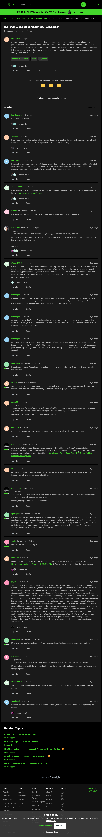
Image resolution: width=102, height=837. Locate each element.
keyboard (43, 59)
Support (34, 788)
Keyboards (48, 18)
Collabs (20, 807)
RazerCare (35, 805)
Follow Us (64, 788)
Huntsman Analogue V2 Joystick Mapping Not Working (25, 763)
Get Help (35, 792)
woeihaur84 (16, 444)
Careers (48, 796)
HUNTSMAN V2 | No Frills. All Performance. (21, 742)
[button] (2, 5)
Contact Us (50, 807)
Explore (20, 788)
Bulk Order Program (9, 807)
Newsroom (49, 799)
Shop (5, 788)
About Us (49, 792)
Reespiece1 (15, 38)
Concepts (21, 799)
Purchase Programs (9, 803)
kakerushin (15, 227)
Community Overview (17, 18)
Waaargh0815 (16, 263)
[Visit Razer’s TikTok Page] (62, 810)
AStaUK (14, 382)
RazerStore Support (38, 802)
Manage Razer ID (37, 809)
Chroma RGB (22, 796)
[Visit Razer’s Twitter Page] (62, 803)
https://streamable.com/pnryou (29, 193)
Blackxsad (15, 427)
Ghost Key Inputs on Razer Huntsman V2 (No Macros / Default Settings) (32, 749)
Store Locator (7, 799)
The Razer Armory (35, 18)
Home (4, 18)
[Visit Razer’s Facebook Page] (62, 792)
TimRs (13, 541)
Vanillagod (15, 294)
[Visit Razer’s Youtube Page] (62, 807)
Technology (21, 792)
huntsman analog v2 (20, 59)
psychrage (15, 581)
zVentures (49, 803)
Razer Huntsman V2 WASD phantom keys (20, 734)
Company (49, 788)
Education (6, 811)
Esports (20, 803)
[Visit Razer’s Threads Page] (62, 799)
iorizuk (14, 211)
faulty (34, 59)
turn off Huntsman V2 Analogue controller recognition (26, 756)
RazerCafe (6, 796)
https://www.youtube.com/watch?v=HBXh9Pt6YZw (31, 564)
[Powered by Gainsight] (51, 778)
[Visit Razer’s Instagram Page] (62, 796)
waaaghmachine (17, 187)
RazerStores (7, 792)
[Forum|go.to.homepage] (19, 4)
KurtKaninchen (17, 115)
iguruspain (15, 363)
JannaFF (14, 136)
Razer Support (9, 738)
